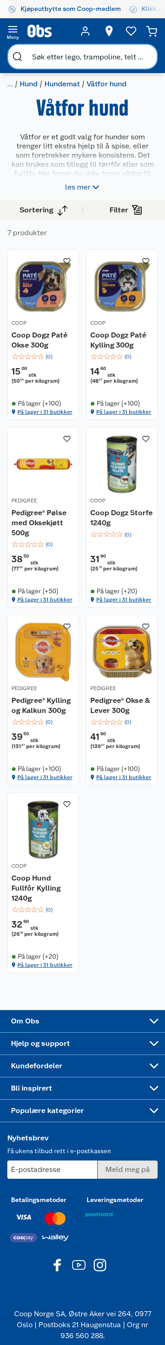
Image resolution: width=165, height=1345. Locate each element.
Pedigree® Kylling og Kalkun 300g (41, 705)
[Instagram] (100, 1265)
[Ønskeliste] (131, 31)
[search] (17, 56)
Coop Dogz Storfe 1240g (121, 517)
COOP (19, 323)
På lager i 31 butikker (44, 412)
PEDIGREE (24, 500)
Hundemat (62, 83)
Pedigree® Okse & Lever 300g (120, 705)
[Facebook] (58, 1265)
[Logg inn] (85, 31)
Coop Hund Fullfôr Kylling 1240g (35, 888)
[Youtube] (79, 1265)
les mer (77, 187)
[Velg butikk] (109, 31)
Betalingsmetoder (38, 1199)
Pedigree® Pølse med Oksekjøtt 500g (38, 522)
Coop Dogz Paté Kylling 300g (118, 340)
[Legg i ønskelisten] (67, 261)
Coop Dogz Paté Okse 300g (39, 340)
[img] (43, 356)
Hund (29, 83)
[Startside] (49, 31)
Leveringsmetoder (115, 1199)
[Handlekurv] (151, 31)
